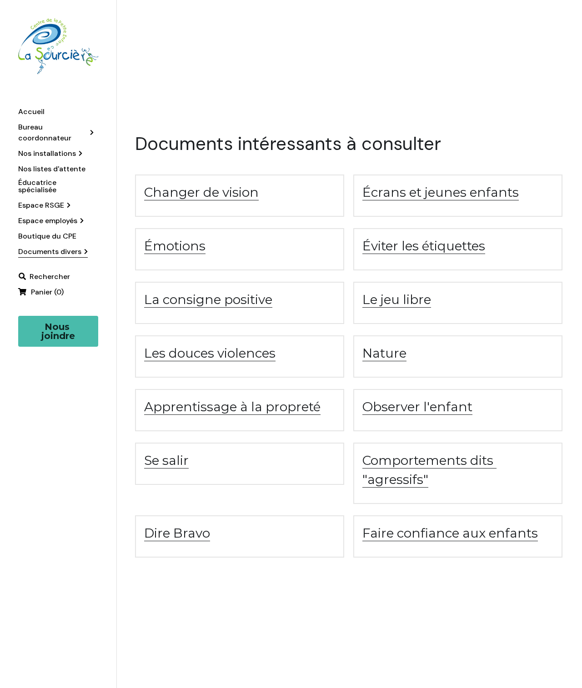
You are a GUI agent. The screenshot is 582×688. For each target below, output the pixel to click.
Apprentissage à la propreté (232, 406)
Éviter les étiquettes (423, 246)
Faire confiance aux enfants (450, 533)
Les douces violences (210, 353)
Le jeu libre (396, 299)
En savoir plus (57, 637)
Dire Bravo (177, 533)
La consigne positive (208, 299)
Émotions (175, 246)
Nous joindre (58, 331)
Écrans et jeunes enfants (440, 192)
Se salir (166, 460)
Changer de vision (201, 192)
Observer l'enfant (417, 406)
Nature (384, 353)
